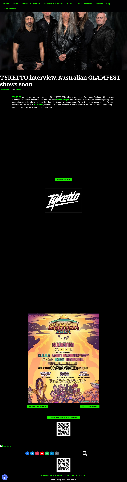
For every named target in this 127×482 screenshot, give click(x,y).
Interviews (6, 446)
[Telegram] (52, 453)
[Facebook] (27, 453)
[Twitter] (32, 453)
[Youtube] (42, 453)
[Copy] (57, 453)
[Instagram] (37, 453)
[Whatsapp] (47, 453)
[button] (85, 453)
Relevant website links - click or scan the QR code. (63, 475)
